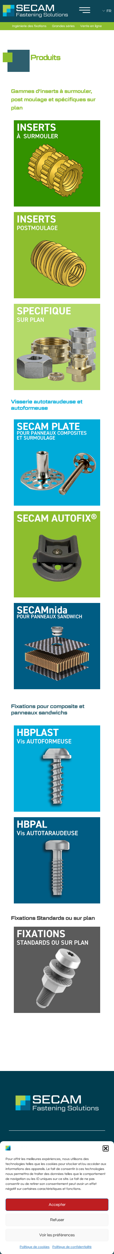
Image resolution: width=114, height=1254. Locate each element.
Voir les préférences (57, 1235)
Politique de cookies (35, 1247)
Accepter (57, 1205)
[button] (105, 1148)
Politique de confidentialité (72, 1247)
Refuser (57, 1220)
